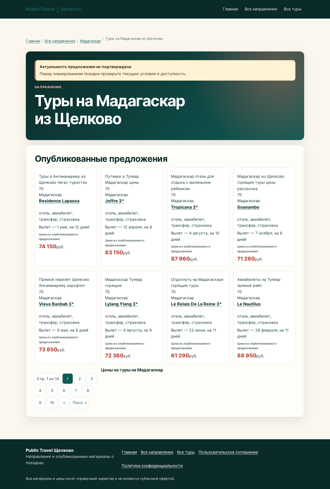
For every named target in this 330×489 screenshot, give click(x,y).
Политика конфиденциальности (152, 465)
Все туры (292, 9)
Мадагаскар (90, 41)
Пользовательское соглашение (228, 452)
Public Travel (53, 9)
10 (52, 402)
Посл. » (80, 402)
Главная (230, 9)
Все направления (261, 9)
